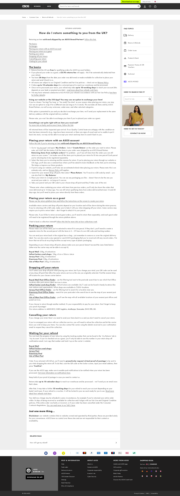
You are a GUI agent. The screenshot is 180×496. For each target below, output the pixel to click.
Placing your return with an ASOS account (45, 49)
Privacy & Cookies (139, 493)
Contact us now (138, 133)
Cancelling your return (37, 59)
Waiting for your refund (38, 61)
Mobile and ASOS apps (120, 464)
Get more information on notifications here (54, 373)
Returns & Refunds (47, 17)
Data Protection (66, 483)
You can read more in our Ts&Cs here (61, 405)
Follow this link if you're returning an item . (65, 143)
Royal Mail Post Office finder (42, 280)
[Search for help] (150, 99)
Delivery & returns (66, 470)
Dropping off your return (38, 56)
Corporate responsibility (94, 470)
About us (90, 464)
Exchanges (33, 46)
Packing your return (36, 54)
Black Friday (117, 473)
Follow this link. (90, 39)
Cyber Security (91, 476)
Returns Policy (103, 82)
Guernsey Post (35, 353)
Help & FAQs (147, 2)
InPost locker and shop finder (42, 285)
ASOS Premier (65, 473)
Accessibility (154, 493)
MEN (49, 6)
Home (24, 17)
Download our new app (130, 2)
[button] (142, 471)
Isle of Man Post (36, 356)
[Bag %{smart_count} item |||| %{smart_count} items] (155, 6)
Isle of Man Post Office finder (42, 297)
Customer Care (34, 17)
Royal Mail (34, 346)
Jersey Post (34, 351)
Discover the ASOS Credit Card (122, 480)
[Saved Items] (150, 6)
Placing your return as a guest (40, 51)
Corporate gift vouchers (120, 470)
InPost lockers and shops (40, 348)
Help (62, 464)
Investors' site (91, 473)
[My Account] (144, 6)
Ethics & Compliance (67, 486)
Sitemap (63, 480)
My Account (41, 148)
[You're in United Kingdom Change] (155, 1)
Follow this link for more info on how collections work (76, 221)
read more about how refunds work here (82, 90)
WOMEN (37, 6)
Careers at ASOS (92, 467)
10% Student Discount (68, 476)
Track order (64, 467)
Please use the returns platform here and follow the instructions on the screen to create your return (66, 201)
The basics (33, 44)
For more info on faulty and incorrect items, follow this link (51, 125)
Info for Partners (118, 476)
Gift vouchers (117, 467)
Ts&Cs (147, 493)
